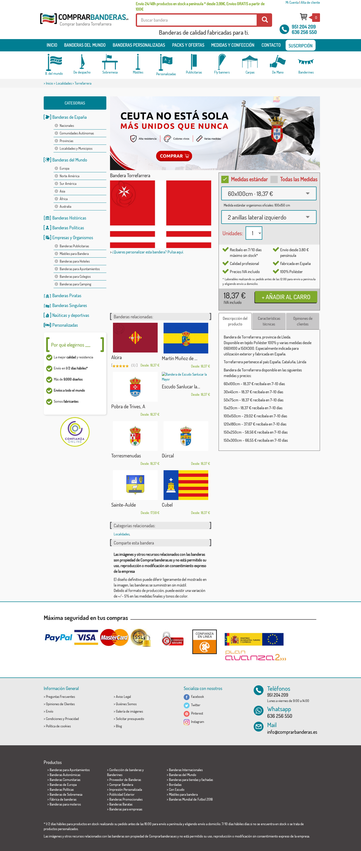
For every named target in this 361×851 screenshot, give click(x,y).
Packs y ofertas (188, 45)
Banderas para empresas (125, 809)
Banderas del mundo (85, 45)
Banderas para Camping (75, 284)
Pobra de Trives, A (128, 406)
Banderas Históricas (69, 217)
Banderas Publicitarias (74, 246)
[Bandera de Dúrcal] (186, 436)
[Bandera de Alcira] (135, 337)
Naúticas (59, 315)
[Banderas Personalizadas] (166, 62)
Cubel (167, 504)
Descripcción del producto (235, 321)
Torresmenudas (126, 455)
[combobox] (269, 193)
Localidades (64, 83)
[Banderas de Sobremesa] (110, 62)
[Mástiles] (138, 62)
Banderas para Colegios (75, 276)
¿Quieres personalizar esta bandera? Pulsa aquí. (148, 251)
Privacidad (72, 719)
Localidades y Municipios (76, 148)
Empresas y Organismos (72, 237)
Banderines (114, 775)
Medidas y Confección (232, 45)
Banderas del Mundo (69, 159)
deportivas (80, 315)
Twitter (195, 705)
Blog (119, 726)
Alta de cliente (310, 2)
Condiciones (54, 719)
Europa (64, 168)
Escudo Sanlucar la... (181, 386)
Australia (65, 206)
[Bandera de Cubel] (186, 485)
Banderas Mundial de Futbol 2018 (191, 799)
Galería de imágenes (129, 711)
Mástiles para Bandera (74, 253)
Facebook (197, 696)
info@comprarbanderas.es (292, 732)
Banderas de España (69, 117)
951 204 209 (304, 26)
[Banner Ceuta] (215, 133)
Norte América (69, 176)
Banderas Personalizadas (139, 45)
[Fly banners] (222, 62)
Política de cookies (58, 726)
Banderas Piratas (66, 295)
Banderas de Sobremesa (66, 794)
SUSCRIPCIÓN (301, 45)
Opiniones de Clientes (60, 704)
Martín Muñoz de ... (179, 358)
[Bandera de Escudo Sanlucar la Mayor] (186, 377)
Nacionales (67, 125)
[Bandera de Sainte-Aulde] (135, 485)
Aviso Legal (123, 696)
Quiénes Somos (126, 704)
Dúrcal (168, 455)
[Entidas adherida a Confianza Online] (204, 642)
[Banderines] (306, 62)
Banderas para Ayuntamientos (80, 269)
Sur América (68, 183)
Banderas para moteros (65, 804)
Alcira (116, 357)
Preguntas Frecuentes (60, 696)
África (64, 199)
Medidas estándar (249, 179)
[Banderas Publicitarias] (194, 62)
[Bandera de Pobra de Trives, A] (135, 387)
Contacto (271, 45)
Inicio (52, 45)
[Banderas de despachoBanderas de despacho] (82, 62)
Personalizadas (65, 325)
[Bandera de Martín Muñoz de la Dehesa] (186, 338)
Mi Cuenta (292, 2)
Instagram (197, 721)
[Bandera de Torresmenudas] (135, 436)
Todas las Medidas (299, 179)
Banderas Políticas (68, 227)
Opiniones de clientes (302, 321)
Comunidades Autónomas (77, 133)
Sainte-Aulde (123, 504)
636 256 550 (304, 32)
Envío (49, 711)
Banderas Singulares (69, 305)
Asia (62, 191)
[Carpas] (250, 62)
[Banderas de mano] (278, 62)
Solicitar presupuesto (130, 719)
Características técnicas (269, 321)
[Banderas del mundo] (54, 62)
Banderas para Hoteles (75, 261)
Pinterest (196, 713)
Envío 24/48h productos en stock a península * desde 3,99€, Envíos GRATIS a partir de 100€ (200, 6)
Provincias (66, 141)
